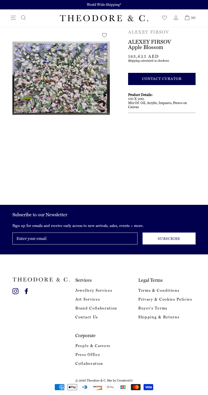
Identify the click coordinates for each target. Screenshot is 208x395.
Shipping (134, 60)
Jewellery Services (93, 290)
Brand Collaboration (96, 308)
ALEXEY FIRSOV (148, 32)
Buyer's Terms (152, 308)
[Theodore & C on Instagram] (15, 290)
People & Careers (92, 345)
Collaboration (89, 363)
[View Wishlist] (164, 18)
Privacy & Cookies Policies (165, 299)
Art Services (87, 299)
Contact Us (86, 317)
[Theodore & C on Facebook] (26, 290)
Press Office (87, 354)
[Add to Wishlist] (104, 35)
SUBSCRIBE (169, 239)
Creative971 (125, 380)
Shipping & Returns (158, 317)
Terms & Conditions (158, 290)
